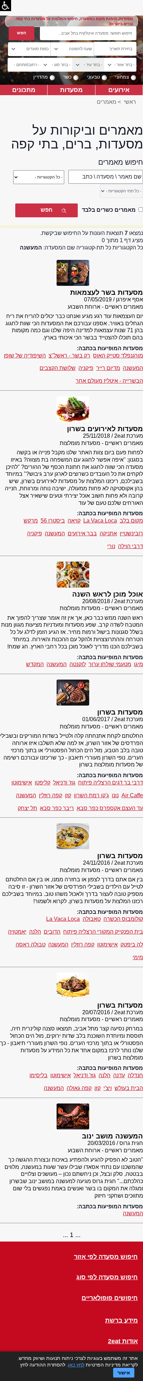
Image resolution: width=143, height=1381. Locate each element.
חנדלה (135, 1075)
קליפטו (42, 782)
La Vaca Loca (100, 521)
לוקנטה (77, 664)
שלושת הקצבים (58, 368)
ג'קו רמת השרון (91, 795)
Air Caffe (132, 795)
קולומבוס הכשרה (123, 919)
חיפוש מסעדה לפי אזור (106, 1257)
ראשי (130, 102)
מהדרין (40, 77)
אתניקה (108, 533)
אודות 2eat (123, 1341)
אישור (123, 1372)
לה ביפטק (131, 944)
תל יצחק (27, 808)
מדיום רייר (108, 368)
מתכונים (23, 89)
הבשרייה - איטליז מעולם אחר (109, 381)
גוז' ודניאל (64, 782)
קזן (68, 795)
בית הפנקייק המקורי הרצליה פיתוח (103, 932)
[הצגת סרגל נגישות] (5, 5)
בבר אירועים (82, 533)
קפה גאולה (79, 1088)
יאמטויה (17, 932)
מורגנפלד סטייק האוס (118, 355)
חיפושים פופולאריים (110, 1298)
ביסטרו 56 (53, 521)
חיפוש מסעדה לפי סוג (107, 1277)
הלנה (35, 932)
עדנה (119, 1075)
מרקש (31, 521)
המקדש (35, 664)
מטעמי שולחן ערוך (110, 664)
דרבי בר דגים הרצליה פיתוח (110, 782)
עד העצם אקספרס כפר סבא (110, 808)
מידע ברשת (121, 1320)
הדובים (52, 932)
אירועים (118, 89)
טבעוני (93, 77)
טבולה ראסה (30, 944)
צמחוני (122, 77)
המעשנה (133, 368)
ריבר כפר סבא (57, 808)
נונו (115, 795)
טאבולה (92, 919)
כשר (67, 77)
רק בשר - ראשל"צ (69, 355)
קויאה (74, 521)
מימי (138, 957)
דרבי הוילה (130, 546)
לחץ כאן (76, 1365)
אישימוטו (21, 782)
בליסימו (39, 1075)
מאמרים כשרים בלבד (109, 210)
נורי (111, 546)
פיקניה (85, 368)
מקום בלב (131, 521)
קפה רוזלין (50, 795)
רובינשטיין (131, 533)
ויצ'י (107, 1088)
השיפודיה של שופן (25, 355)
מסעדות (71, 89)
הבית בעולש (129, 1088)
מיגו (138, 664)
